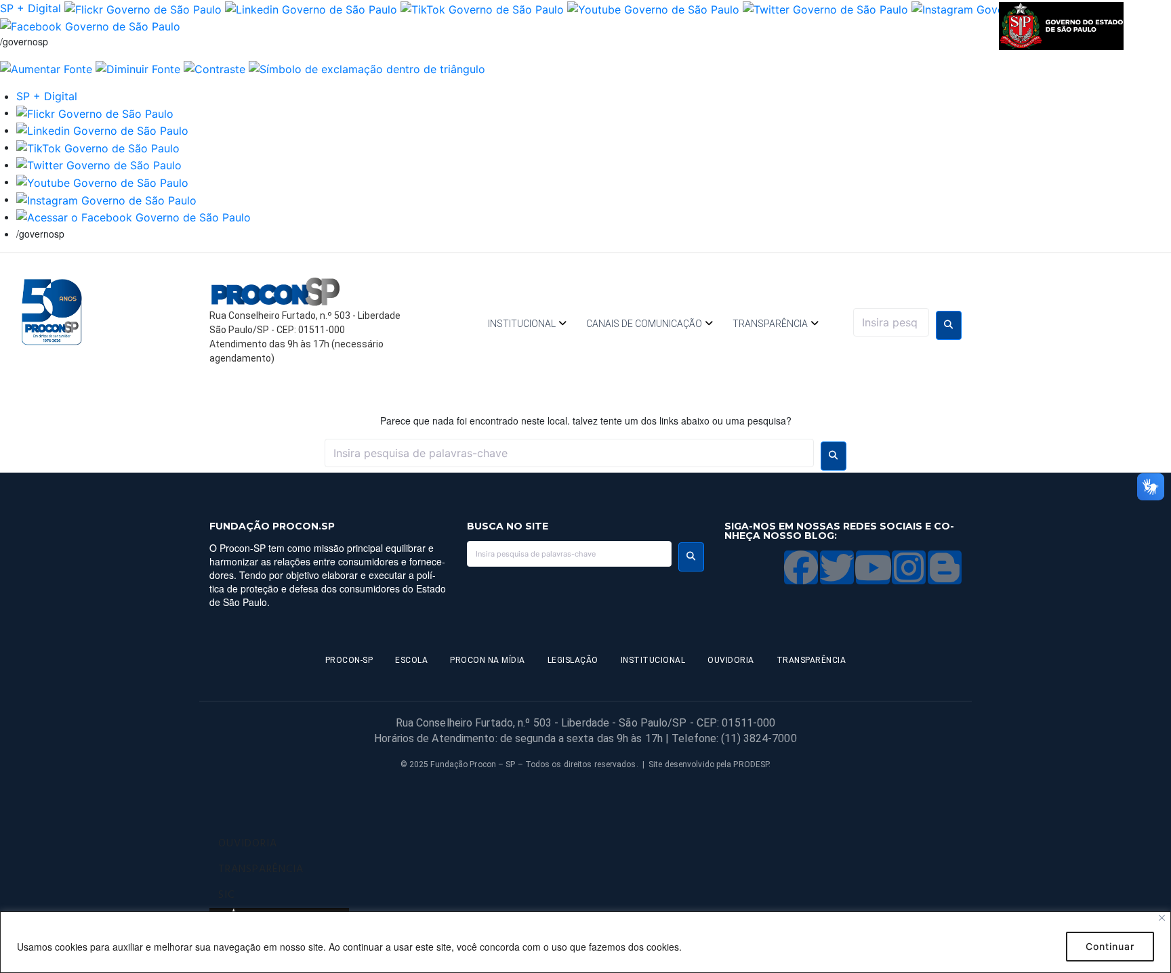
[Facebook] (801, 567)
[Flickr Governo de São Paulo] (94, 112)
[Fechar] (1162, 918)
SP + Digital (30, 8)
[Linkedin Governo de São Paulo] (102, 130)
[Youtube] (873, 567)
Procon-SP (349, 660)
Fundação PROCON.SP (272, 526)
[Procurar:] (891, 322)
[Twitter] (837, 567)
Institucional (522, 323)
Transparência (770, 323)
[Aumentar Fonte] (46, 67)
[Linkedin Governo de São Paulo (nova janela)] (311, 8)
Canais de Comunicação (644, 323)
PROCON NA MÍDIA (487, 660)
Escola (411, 660)
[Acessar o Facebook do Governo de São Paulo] (133, 216)
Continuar (1110, 946)
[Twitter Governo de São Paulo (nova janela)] (825, 8)
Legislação (573, 660)
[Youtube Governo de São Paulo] (102, 181)
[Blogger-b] (945, 567)
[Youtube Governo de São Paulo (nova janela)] (653, 8)
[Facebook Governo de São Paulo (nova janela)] (90, 26)
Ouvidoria (730, 660)
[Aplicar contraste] (214, 67)
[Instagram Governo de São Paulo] (106, 199)
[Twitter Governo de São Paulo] (99, 164)
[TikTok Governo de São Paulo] (98, 147)
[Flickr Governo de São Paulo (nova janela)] (143, 8)
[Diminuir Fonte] (138, 67)
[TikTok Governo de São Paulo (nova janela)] (482, 8)
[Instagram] (909, 567)
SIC (226, 895)
